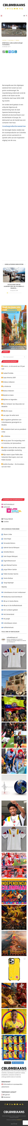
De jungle (6, 619)
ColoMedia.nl (19, 1119)
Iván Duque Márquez (11, 556)
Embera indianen (9, 382)
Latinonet (6, 507)
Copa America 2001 (9, 378)
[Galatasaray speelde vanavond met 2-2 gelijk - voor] (14, 735)
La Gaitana (6, 436)
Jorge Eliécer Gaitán (10, 569)
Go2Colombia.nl (8, 504)
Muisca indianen (8, 391)
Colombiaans (11, 40)
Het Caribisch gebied (10, 610)
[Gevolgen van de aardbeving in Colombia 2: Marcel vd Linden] (14, 274)
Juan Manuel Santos (10, 565)
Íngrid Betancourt (10, 561)
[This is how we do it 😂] (14, 995)
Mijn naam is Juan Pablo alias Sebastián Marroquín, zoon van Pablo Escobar (12, 457)
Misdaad (17, 40)
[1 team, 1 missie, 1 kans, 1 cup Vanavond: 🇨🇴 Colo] (14, 943)
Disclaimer (6, 1097)
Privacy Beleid (8, 519)
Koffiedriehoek (8, 627)
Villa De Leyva (7, 411)
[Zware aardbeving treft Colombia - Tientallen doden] (14, 787)
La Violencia (7, 386)
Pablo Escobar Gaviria (11, 574)
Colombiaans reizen (10, 623)
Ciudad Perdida (8, 373)
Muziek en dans (8, 395)
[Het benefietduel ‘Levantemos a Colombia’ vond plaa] (14, 709)
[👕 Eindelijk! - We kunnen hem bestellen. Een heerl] (14, 839)
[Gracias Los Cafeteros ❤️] (14, 917)
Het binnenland (8, 614)
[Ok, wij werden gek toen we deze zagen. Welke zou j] (14, 969)
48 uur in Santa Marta (10, 601)
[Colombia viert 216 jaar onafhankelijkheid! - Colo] (14, 891)
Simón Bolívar (8, 578)
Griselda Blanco (9, 552)
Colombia (4, 40)
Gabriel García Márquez (11, 548)
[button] (3, 4)
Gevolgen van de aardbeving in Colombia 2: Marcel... (14, 286)
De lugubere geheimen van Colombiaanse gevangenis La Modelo (11, 422)
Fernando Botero (9, 543)
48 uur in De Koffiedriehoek (12, 605)
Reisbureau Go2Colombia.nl (12, 597)
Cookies (6, 522)
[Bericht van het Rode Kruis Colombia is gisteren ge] (14, 761)
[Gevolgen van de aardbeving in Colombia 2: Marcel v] (14, 683)
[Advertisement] (14, 68)
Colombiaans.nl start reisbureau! (14, 592)
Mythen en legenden (10, 399)
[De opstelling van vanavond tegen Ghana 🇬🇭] (14, 1047)
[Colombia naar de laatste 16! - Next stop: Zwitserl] (14, 1021)
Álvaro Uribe (8, 534)
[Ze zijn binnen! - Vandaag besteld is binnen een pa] (14, 657)
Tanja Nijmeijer (9, 583)
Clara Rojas (7, 539)
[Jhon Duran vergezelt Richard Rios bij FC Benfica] (14, 865)
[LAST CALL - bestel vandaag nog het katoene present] (14, 813)
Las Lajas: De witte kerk (11, 415)
